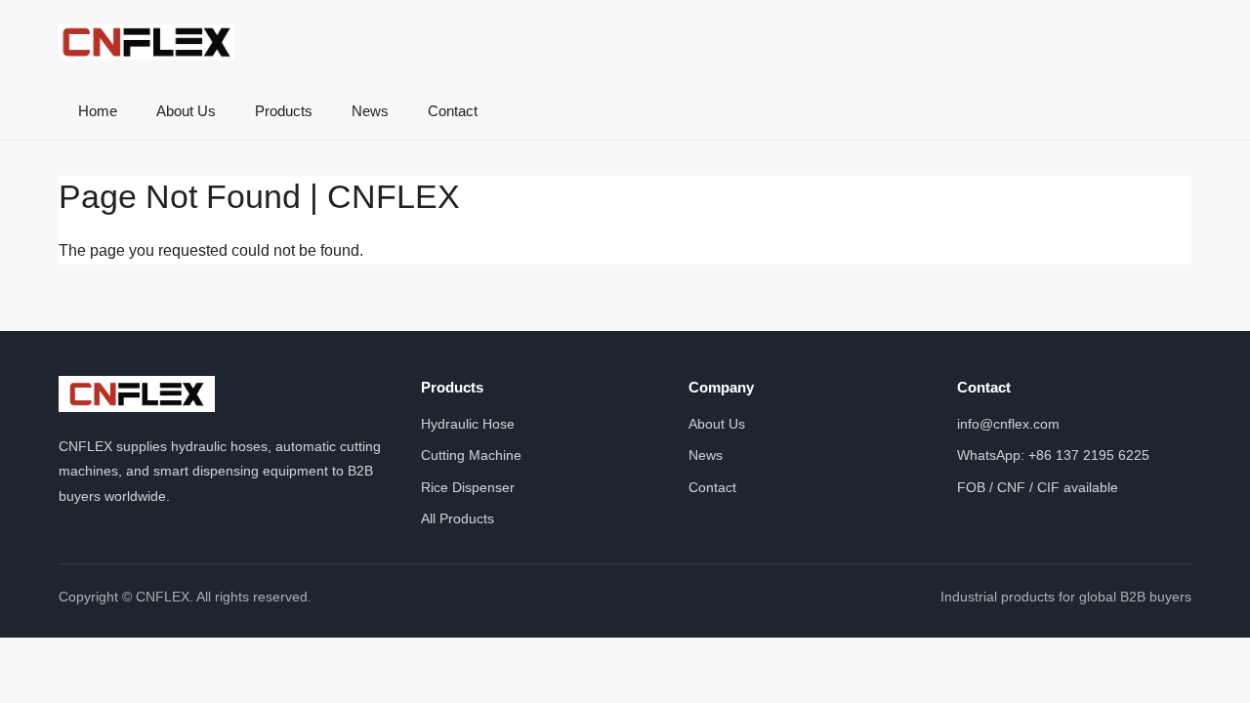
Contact (453, 111)
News (370, 111)
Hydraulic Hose (468, 424)
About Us (186, 111)
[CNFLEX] (146, 42)
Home (97, 111)
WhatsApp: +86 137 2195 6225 (1053, 455)
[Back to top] (1199, 664)
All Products (457, 518)
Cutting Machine (471, 455)
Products (283, 111)
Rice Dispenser (468, 487)
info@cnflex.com (1008, 424)
